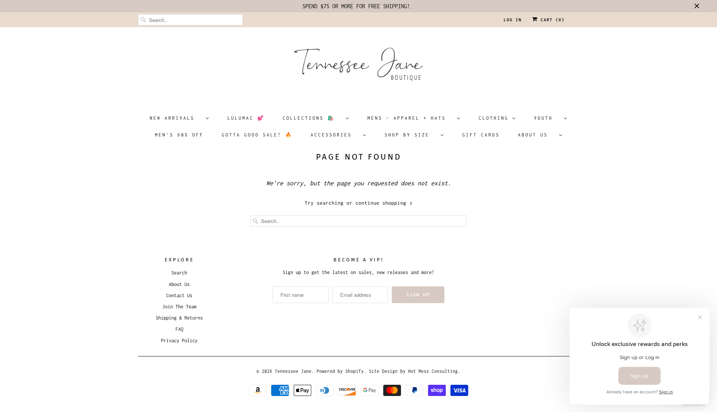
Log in (513, 20)
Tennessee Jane (293, 371)
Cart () (551, 20)
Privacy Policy (179, 340)
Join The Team (179, 306)
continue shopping (382, 203)
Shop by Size (411, 134)
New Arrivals (176, 118)
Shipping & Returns (179, 318)
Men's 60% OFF (179, 134)
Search (179, 273)
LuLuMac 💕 (245, 118)
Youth (547, 118)
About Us (536, 134)
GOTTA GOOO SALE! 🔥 (257, 134)
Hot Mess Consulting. (434, 371)
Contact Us (179, 295)
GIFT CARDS (481, 134)
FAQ (179, 329)
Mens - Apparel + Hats (410, 118)
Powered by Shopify (340, 371)
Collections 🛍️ (312, 118)
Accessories (335, 134)
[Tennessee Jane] (358, 67)
